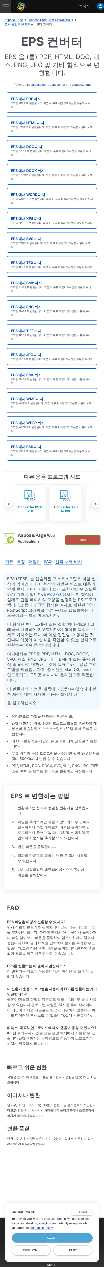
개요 (9, 561)
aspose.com (39, 84)
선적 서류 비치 (68, 561)
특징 (21, 561)
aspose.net (57, 84)
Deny (73, 1250)
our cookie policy (41, 1228)
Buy (83, 540)
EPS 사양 (52, 594)
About (51, 1265)
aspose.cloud (81, 84)
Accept (52, 1237)
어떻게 (35, 561)
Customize (31, 1250)
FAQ (48, 561)
